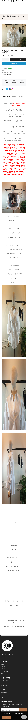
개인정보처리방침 (5, 671)
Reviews (14, 99)
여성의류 (11, 72)
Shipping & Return (17, 96)
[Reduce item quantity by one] (4, 59)
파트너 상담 (3, 697)
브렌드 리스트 (4, 694)
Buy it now (14, 63)
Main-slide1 (11, 76)
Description (6, 96)
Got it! (6, 717)
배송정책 (3, 666)
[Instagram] (7, 657)
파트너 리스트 (4, 692)
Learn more (20, 714)
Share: (3, 89)
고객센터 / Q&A (4, 680)
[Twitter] (1, 657)
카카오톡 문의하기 (5, 683)
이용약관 (3, 673)
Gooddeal (8, 74)
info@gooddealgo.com (8, 654)
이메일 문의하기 (4, 685)
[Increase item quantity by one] (8, 59)
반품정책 (3, 668)
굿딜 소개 (3, 664)
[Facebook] (4, 657)
